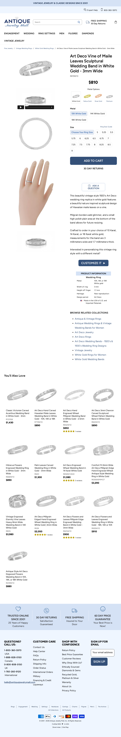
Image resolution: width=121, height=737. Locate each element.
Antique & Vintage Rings (88, 318)
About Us (66, 686)
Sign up (99, 661)
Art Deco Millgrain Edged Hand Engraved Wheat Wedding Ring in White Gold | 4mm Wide (46, 520)
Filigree (73, 33)
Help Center (39, 651)
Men (61, 33)
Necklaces (55, 707)
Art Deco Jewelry (84, 332)
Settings (45, 707)
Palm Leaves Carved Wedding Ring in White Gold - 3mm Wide (45, 468)
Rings (13, 707)
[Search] (79, 22)
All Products (66, 710)
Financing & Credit (42, 680)
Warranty (66, 682)
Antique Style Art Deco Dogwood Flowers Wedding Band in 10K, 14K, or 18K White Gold (17, 575)
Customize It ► (93, 263)
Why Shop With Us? (72, 662)
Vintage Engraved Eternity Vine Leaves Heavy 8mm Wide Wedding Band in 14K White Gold (16, 522)
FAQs (36, 655)
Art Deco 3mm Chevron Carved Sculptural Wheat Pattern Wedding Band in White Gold (103, 414)
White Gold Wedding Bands (89, 359)
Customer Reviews (71, 658)
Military (36, 676)
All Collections (53, 710)
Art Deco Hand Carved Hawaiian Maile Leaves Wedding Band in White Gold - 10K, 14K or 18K (46, 414)
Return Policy (39, 659)
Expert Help (92, 10)
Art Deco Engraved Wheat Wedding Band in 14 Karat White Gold (74, 468)
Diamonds (88, 33)
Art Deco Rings (83, 336)
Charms (74, 707)
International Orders (43, 672)
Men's (92, 707)
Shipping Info (39, 663)
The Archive (102, 707)
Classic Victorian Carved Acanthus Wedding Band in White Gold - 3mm (17, 413)
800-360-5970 (110, 10)
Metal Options (93, 89)
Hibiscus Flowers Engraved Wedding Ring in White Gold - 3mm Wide (17, 469)
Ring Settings (46, 33)
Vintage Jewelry (14, 40)
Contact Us (39, 647)
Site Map (65, 727)
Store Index (56, 727)
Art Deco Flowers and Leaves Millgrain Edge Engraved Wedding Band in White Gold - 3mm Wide (73, 522)
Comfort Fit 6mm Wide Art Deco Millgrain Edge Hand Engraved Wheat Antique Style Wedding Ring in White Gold (103, 471)
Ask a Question (93, 187)
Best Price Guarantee (72, 654)
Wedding (29, 33)
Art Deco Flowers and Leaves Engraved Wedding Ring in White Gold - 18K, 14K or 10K (102, 520)
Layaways (38, 684)
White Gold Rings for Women (90, 354)
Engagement (11, 33)
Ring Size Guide (106, 127)
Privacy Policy (69, 690)
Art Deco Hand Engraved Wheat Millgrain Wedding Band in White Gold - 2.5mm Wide (74, 416)
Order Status (39, 668)
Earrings (65, 707)
